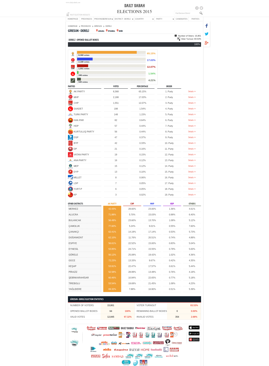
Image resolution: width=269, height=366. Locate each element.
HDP (172, 203)
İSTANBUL (111, 31)
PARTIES (195, 19)
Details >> (192, 91)
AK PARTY (112, 203)
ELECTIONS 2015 (134, 11)
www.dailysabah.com (73, 2)
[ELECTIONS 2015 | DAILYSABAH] (134, 6)
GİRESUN (98, 26)
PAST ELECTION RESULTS (80, 15)
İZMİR (121, 31)
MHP (152, 203)
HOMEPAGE (73, 19)
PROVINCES (86, 19)
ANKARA (101, 31)
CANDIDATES (181, 19)
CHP (132, 203)
